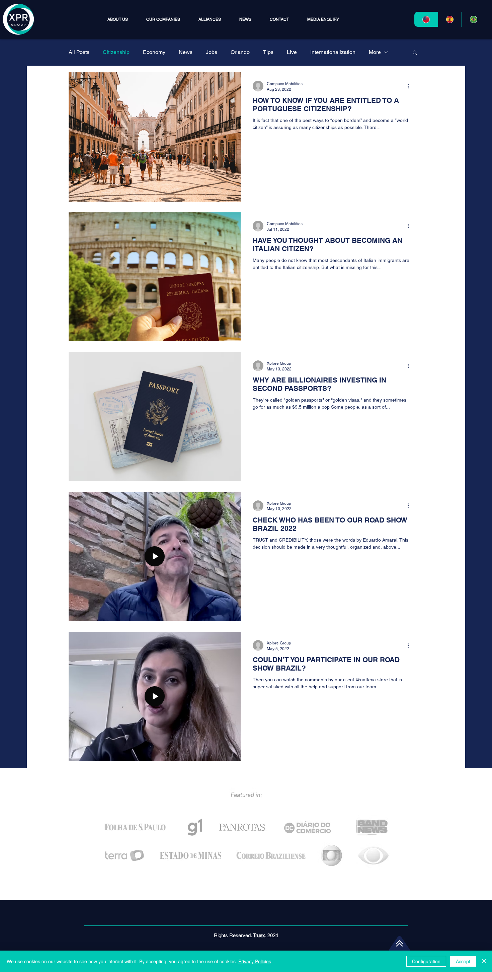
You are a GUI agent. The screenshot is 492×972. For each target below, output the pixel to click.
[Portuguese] (473, 19)
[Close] (484, 961)
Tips (268, 52)
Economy (154, 52)
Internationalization (332, 52)
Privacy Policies (254, 961)
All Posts (79, 52)
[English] (426, 19)
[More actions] (410, 86)
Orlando (240, 52)
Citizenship (116, 52)
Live (292, 52)
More (375, 52)
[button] (163, 19)
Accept (463, 961)
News (185, 52)
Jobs (211, 52)
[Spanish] (450, 19)
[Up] (399, 943)
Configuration (426, 961)
